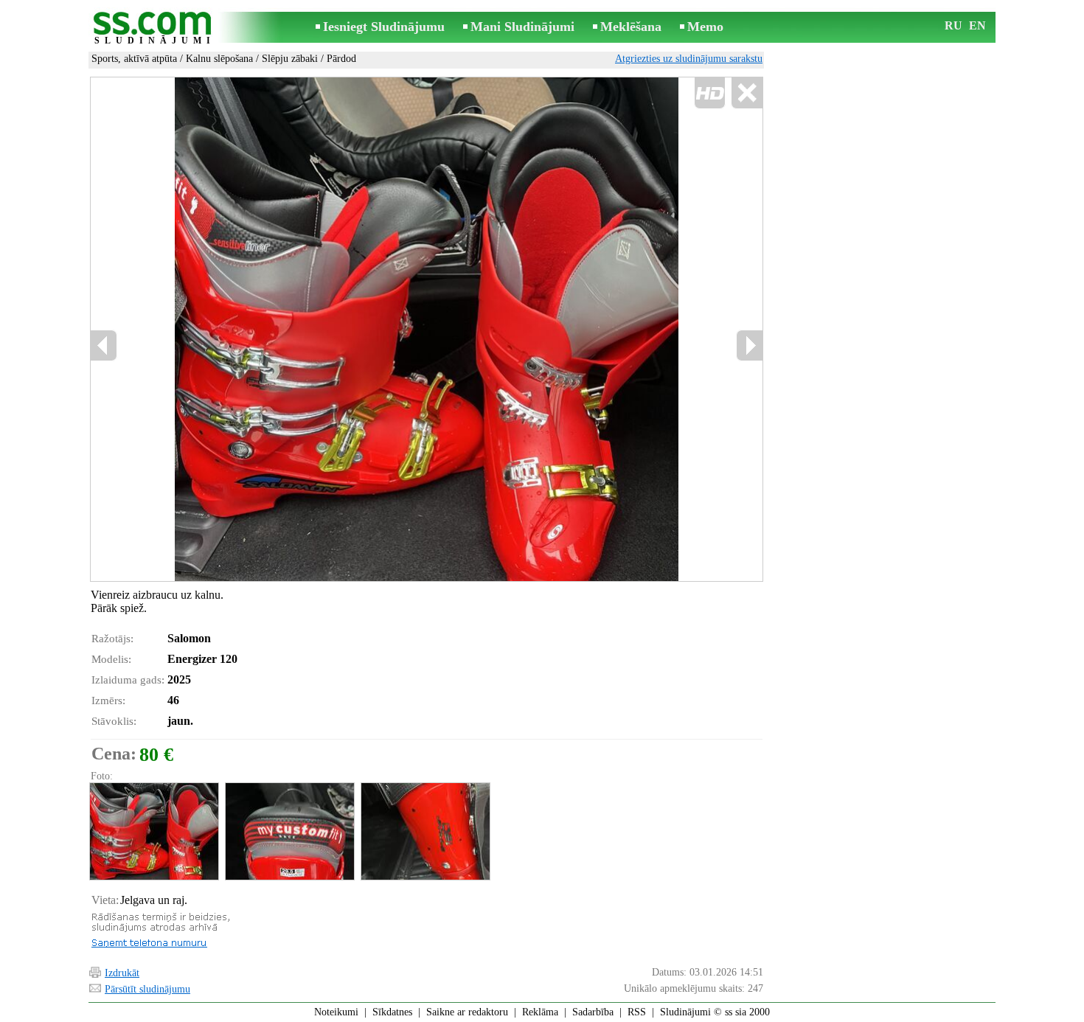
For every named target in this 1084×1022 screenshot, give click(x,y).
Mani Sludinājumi (522, 26)
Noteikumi (336, 1012)
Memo (705, 26)
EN (977, 25)
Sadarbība (593, 1012)
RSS (637, 1012)
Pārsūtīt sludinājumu (147, 989)
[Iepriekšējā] (104, 345)
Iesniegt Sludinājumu (384, 26)
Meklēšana (630, 26)
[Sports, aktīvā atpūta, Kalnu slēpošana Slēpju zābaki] (153, 831)
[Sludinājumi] (154, 28)
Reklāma (540, 1012)
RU (953, 25)
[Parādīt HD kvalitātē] (426, 329)
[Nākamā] (749, 345)
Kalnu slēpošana (219, 58)
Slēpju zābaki (290, 58)
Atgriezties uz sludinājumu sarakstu (688, 58)
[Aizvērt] (746, 93)
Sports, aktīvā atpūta (134, 58)
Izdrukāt (122, 972)
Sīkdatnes (392, 1012)
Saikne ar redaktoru (467, 1012)
